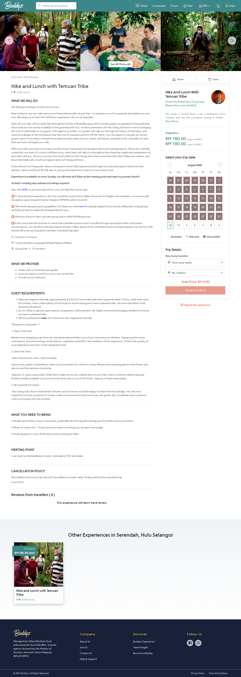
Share (180, 79)
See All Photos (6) (120, 64)
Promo (174, 5)
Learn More (17, 482)
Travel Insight (140, 647)
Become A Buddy (143, 653)
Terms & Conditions (218, 673)
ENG (205, 5)
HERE (25, 189)
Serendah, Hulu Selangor (25, 77)
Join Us (84, 647)
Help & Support (88, 659)
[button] (9, 40)
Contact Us (86, 653)
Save (216, 79)
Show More (171, 121)
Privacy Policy (198, 673)
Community (159, 5)
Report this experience (197, 305)
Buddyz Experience (144, 641)
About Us (85, 641)
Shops (143, 5)
